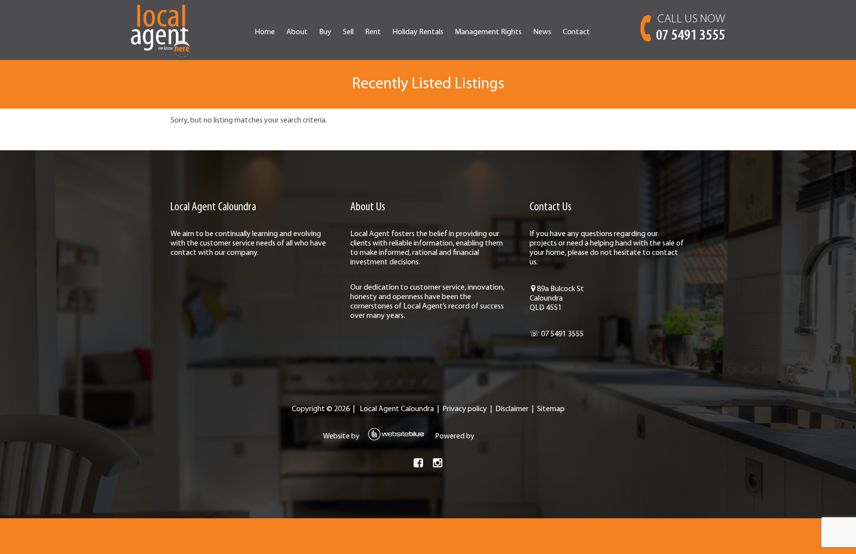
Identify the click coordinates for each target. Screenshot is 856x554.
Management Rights (488, 32)
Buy (325, 32)
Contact (576, 32)
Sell (348, 32)
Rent (373, 32)
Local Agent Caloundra (397, 409)
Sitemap (551, 409)
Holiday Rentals (417, 32)
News (542, 32)
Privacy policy (464, 409)
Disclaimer (512, 409)
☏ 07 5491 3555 (557, 334)
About (297, 32)
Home (265, 32)
